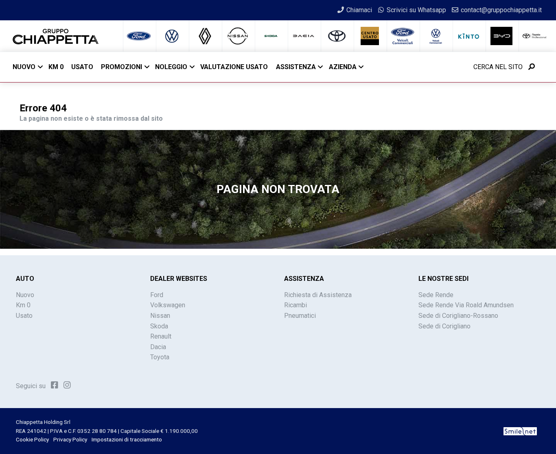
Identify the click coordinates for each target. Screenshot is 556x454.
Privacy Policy (70, 439)
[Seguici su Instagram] (67, 385)
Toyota (159, 357)
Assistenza (296, 67)
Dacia (158, 347)
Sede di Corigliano (444, 326)
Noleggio (171, 67)
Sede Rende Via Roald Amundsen (466, 305)
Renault (160, 336)
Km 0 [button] (55, 67)
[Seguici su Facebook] (54, 385)
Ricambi (295, 305)
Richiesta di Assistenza (318, 295)
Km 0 (23, 305)
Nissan (160, 315)
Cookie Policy (32, 439)
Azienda (343, 67)
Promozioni (121, 67)
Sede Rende (435, 295)
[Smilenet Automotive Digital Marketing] (520, 431)
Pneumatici (300, 315)
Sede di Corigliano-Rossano (458, 315)
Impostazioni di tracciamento (127, 439)
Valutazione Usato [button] (234, 67)
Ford (156, 295)
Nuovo (24, 67)
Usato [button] (82, 67)
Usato (24, 315)
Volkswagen (167, 305)
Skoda (159, 326)
